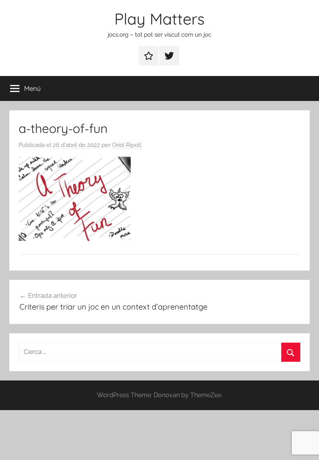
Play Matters (159, 18)
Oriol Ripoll (126, 145)
